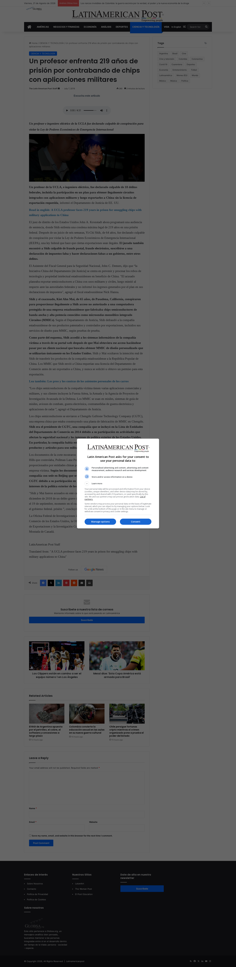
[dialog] (118, 483)
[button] (118, 483)
